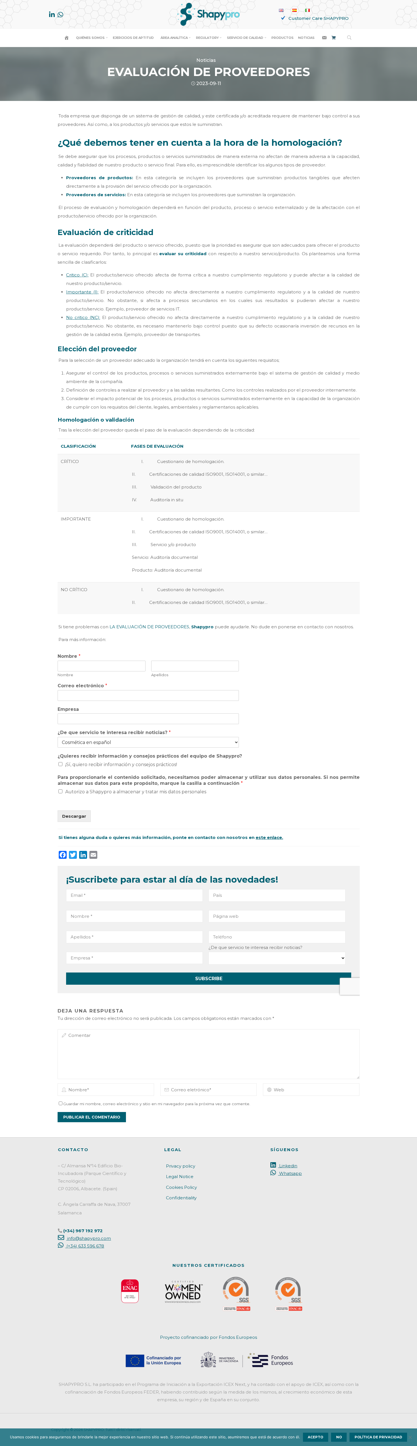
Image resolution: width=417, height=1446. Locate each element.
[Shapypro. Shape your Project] (208, 13)
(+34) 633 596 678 (84, 1246)
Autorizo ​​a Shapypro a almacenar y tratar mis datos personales (135, 791)
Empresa (68, 709)
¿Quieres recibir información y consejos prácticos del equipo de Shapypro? (150, 756)
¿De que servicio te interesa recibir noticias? (114, 732)
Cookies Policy (181, 1187)
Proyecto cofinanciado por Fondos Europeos (208, 1337)
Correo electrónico (82, 685)
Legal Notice (179, 1176)
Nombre (69, 656)
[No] (410, 1437)
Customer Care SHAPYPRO (318, 18)
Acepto (315, 1437)
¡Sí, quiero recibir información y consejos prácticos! (121, 764)
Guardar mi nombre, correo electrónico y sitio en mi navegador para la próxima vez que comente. (156, 1104)
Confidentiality (181, 1197)
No (339, 1437)
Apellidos (159, 674)
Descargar (74, 816)
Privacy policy (180, 1166)
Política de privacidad (378, 1437)
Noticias (206, 60)
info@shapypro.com (88, 1238)
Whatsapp (290, 1173)
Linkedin (287, 1165)
